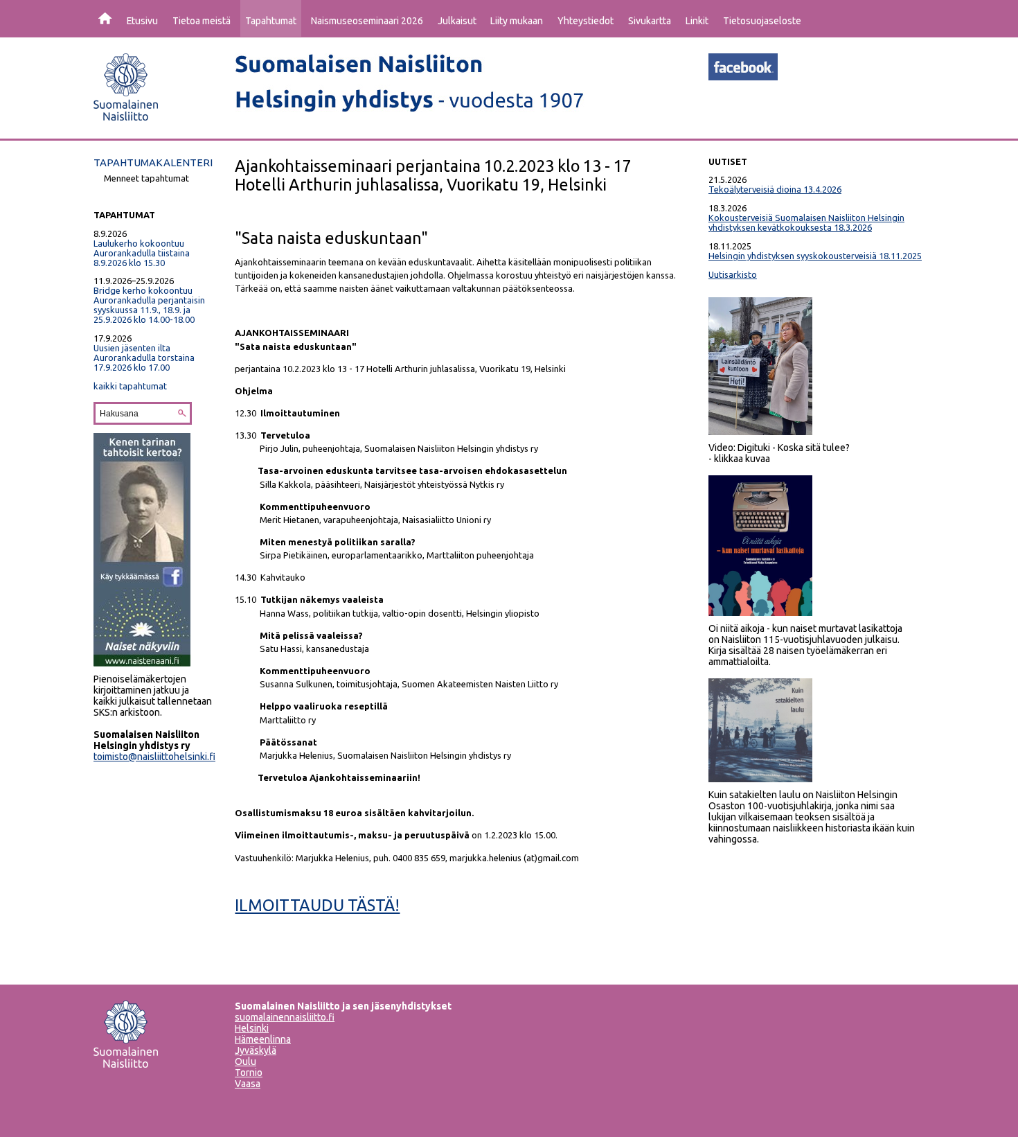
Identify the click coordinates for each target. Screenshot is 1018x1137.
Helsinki (252, 1028)
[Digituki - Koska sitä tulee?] (760, 431)
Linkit (697, 20)
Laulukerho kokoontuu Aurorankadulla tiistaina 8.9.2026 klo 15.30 (141, 252)
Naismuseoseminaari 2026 (367, 20)
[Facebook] (743, 76)
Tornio (248, 1072)
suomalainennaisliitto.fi (284, 1017)
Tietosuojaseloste (762, 20)
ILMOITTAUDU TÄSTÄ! (317, 905)
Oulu (245, 1061)
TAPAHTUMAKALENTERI (153, 162)
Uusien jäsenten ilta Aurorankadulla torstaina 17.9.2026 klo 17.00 (144, 357)
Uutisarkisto (732, 274)
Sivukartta (649, 20)
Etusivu (142, 20)
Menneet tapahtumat (146, 178)
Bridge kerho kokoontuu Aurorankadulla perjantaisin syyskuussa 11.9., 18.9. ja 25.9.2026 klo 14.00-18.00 (149, 304)
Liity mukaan (516, 20)
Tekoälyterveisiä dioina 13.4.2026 (774, 189)
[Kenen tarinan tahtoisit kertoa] (141, 663)
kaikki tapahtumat (130, 386)
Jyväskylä (255, 1050)
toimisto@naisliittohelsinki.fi (154, 756)
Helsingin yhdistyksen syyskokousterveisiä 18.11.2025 (815, 256)
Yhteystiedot (585, 20)
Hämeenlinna (263, 1039)
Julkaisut (457, 20)
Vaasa (247, 1083)
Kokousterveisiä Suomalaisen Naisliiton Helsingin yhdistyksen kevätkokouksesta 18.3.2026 (806, 222)
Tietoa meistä (201, 20)
